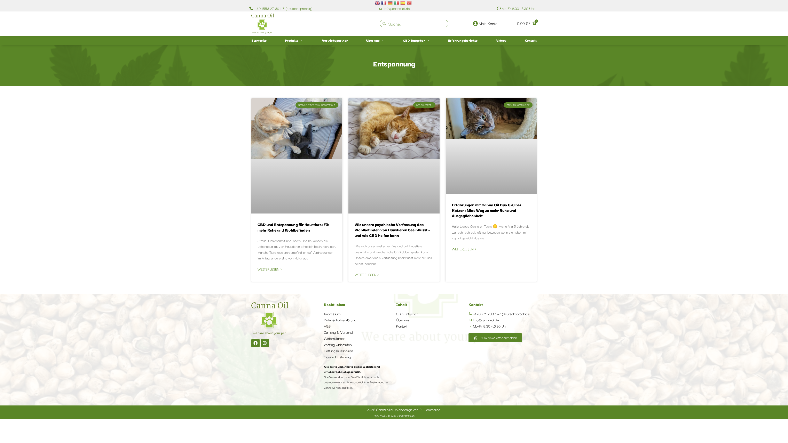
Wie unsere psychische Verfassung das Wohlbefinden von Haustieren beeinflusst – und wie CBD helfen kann (392, 229)
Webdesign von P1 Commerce (417, 409)
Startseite (259, 40)
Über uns (373, 40)
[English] (377, 2)
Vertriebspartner (335, 40)
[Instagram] (265, 343)
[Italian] (396, 2)
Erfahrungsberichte (463, 40)
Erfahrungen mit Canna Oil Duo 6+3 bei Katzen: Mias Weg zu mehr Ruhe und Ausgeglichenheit (486, 210)
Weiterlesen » (270, 269)
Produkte (292, 40)
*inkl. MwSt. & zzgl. (394, 415)
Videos (501, 40)
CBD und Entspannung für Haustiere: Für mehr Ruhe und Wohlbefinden (293, 227)
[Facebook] (255, 343)
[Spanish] (403, 2)
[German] (390, 2)
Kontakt (531, 40)
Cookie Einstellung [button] (337, 357)
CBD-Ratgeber (414, 40)
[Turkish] (409, 2)
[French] (384, 2)
